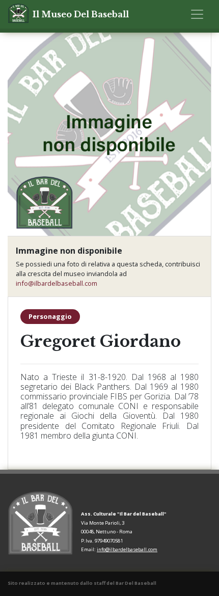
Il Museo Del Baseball (81, 14)
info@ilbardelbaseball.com (56, 283)
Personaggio (50, 316)
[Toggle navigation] (197, 14)
